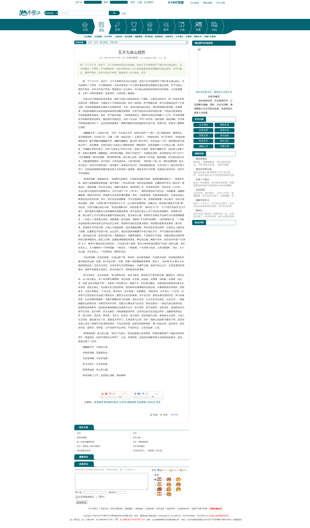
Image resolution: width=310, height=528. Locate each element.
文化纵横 (98, 36)
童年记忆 (224, 141)
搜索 (114, 13)
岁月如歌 (224, 135)
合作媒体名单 (183, 508)
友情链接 (150, 508)
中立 (164, 470)
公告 (123, 13)
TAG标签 (194, 3)
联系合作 (104, 508)
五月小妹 (136, 437)
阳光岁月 (203, 141)
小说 (182, 29)
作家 (198, 29)
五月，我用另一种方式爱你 (88, 446)
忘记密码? (149, 2)
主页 (85, 29)
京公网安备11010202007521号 (132, 519)
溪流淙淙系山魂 (204, 169)
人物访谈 (118, 36)
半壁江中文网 (108, 516)
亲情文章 (203, 135)
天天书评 (108, 36)
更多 (158, 402)
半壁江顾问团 (116, 508)
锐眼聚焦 (139, 36)
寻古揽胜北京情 (83, 450)
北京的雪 (200, 190)
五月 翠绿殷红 (139, 446)
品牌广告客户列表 (199, 508)
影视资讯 (159, 36)
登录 (132, 2)
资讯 (101, 29)
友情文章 (203, 130)
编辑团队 (129, 508)
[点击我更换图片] (85, 497)
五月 (79, 433)
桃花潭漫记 (201, 159)
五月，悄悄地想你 (140, 442)
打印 (176, 415)
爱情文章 (224, 125)
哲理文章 (224, 130)
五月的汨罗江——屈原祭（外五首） (148, 450)
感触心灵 (203, 146)
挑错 (165, 415)
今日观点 (179, 36)
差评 (184, 470)
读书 (166, 29)
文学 (117, 29)
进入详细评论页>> (180, 457)
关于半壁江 (93, 508)
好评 (174, 470)
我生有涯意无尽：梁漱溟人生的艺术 (214, 92)
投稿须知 (139, 508)
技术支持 (160, 508)
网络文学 (198, 36)
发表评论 (81, 502)
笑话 (149, 29)
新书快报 (149, 36)
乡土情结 (203, 125)
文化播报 (88, 36)
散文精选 (104, 42)
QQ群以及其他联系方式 (219, 516)
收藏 (155, 415)
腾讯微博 (182, 2)
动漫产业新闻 (210, 36)
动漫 (133, 29)
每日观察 (128, 36)
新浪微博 (179, 2)
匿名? (102, 497)
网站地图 (207, 3)
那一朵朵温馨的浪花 (85, 442)
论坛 (214, 29)
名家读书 (169, 36)
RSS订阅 (220, 3)
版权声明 (171, 508)
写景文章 (114, 42)
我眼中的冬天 (202, 200)
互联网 (188, 36)
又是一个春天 (202, 179)
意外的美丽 (82, 437)
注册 (140, 2)
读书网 (125, 516)
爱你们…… (201, 210)
